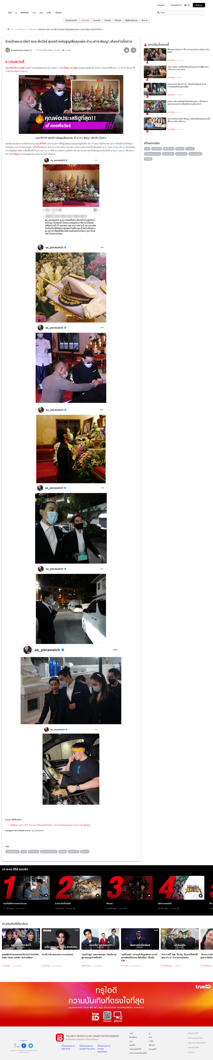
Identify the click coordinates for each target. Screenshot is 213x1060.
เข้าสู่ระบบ (199, 5)
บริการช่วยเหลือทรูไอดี (138, 1053)
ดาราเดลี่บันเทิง (166, 965)
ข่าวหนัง (107, 20)
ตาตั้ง (49, 12)
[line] (16, 1045)
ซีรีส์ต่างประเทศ (131, 20)
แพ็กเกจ (152, 1045)
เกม (41, 12)
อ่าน (34, 12)
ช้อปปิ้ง (132, 1045)
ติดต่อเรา (191, 1052)
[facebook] (23, 1045)
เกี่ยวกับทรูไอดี (193, 1033)
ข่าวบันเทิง (85, 20)
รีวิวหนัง (118, 20)
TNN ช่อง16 (86, 965)
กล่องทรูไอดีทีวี (135, 1049)
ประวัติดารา (46, 965)
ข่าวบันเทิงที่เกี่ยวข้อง (15, 923)
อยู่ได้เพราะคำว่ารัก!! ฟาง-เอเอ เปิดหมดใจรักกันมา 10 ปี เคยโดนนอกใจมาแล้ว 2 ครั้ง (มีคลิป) (50, 825)
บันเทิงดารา (21, 29)
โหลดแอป (161, 5)
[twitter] (30, 1045)
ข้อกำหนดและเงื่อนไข (195, 1038)
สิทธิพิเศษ (25, 12)
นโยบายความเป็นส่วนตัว (196, 1043)
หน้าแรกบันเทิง (71, 20)
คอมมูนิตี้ (152, 1049)
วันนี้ (9, 12)
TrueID (15, 5)
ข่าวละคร (96, 20)
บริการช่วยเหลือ (193, 1047)
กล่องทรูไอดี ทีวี (175, 5)
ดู (16, 12)
